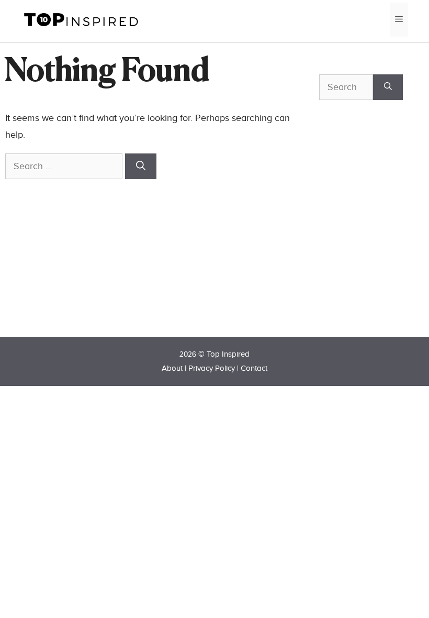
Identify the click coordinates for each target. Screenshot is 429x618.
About (172, 368)
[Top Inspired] (81, 19)
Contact (254, 368)
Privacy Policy (211, 368)
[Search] (140, 166)
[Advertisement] (374, 236)
